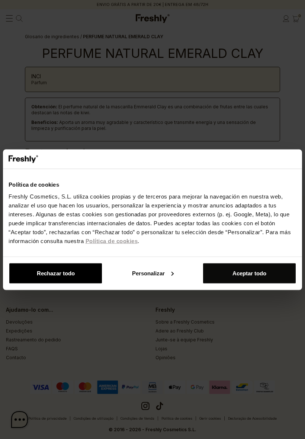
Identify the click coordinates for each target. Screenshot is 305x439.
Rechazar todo (56, 273)
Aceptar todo (249, 273)
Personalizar (148, 273)
